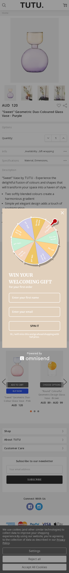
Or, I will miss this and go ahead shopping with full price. (34, 335)
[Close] (62, 212)
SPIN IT (34, 326)
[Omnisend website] (34, 356)
